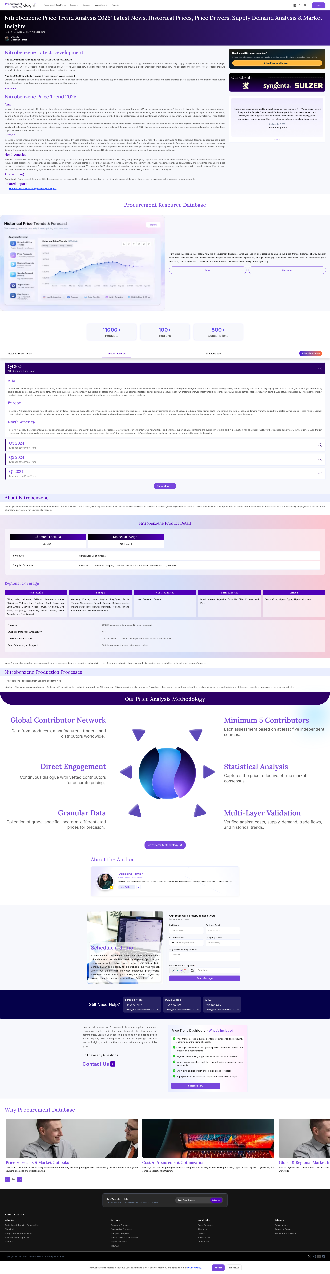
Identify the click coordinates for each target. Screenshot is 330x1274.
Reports (115, 5)
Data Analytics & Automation (125, 1237)
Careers (201, 1233)
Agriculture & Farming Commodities (22, 1225)
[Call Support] (300, 5)
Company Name (214, 937)
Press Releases (205, 1225)
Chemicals (10, 1229)
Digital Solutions (119, 1241)
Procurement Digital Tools (55, 5)
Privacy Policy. (194, 1267)
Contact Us (95, 1064)
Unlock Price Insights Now (276, 63)
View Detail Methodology (163, 845)
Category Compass (120, 1225)
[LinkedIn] (295, 5)
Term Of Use (204, 1237)
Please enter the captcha (182, 965)
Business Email (213, 925)
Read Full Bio (125, 887)
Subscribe (287, 270)
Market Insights (101, 5)
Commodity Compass (121, 1229)
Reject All (234, 1267)
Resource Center (21, 32)
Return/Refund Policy (285, 1233)
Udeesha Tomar (19, 39)
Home (8, 32)
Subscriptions (281, 1225)
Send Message (205, 978)
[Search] (305, 5)
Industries (74, 5)
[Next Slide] (19, 1179)
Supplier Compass (120, 1233)
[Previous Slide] (7, 1179)
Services (86, 5)
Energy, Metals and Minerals (18, 1233)
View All (9, 1241)
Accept (218, 1267)
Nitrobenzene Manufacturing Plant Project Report (32, 188)
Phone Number (177, 937)
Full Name (174, 925)
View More (9, 88)
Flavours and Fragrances (17, 1237)
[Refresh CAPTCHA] (192, 970)
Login (318, 5)
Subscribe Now (195, 1085)
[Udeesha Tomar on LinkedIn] (139, 887)
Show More (163, 486)
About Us (202, 1229)
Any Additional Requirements (183, 949)
